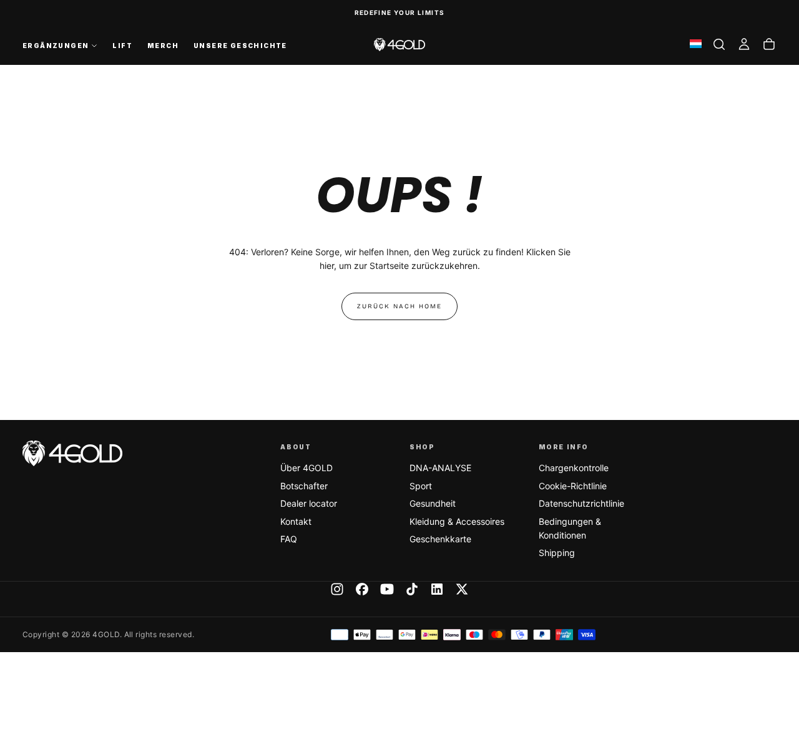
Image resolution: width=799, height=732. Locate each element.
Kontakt (295, 521)
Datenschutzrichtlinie (581, 503)
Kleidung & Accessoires (456, 521)
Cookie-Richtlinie (573, 486)
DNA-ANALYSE (440, 467)
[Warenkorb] (769, 44)
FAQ (288, 539)
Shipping (557, 552)
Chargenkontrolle (574, 467)
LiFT (122, 45)
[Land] (696, 44)
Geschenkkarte (440, 539)
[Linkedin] (436, 589)
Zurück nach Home (399, 306)
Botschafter (304, 486)
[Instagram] (337, 589)
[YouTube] (387, 589)
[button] (719, 44)
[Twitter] (461, 589)
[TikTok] (411, 589)
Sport (420, 486)
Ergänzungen (55, 45)
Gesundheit (432, 503)
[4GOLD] (72, 453)
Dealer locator (308, 503)
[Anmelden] (744, 44)
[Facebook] (362, 589)
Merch (163, 45)
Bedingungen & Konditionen (570, 528)
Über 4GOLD (306, 467)
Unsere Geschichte (240, 45)
